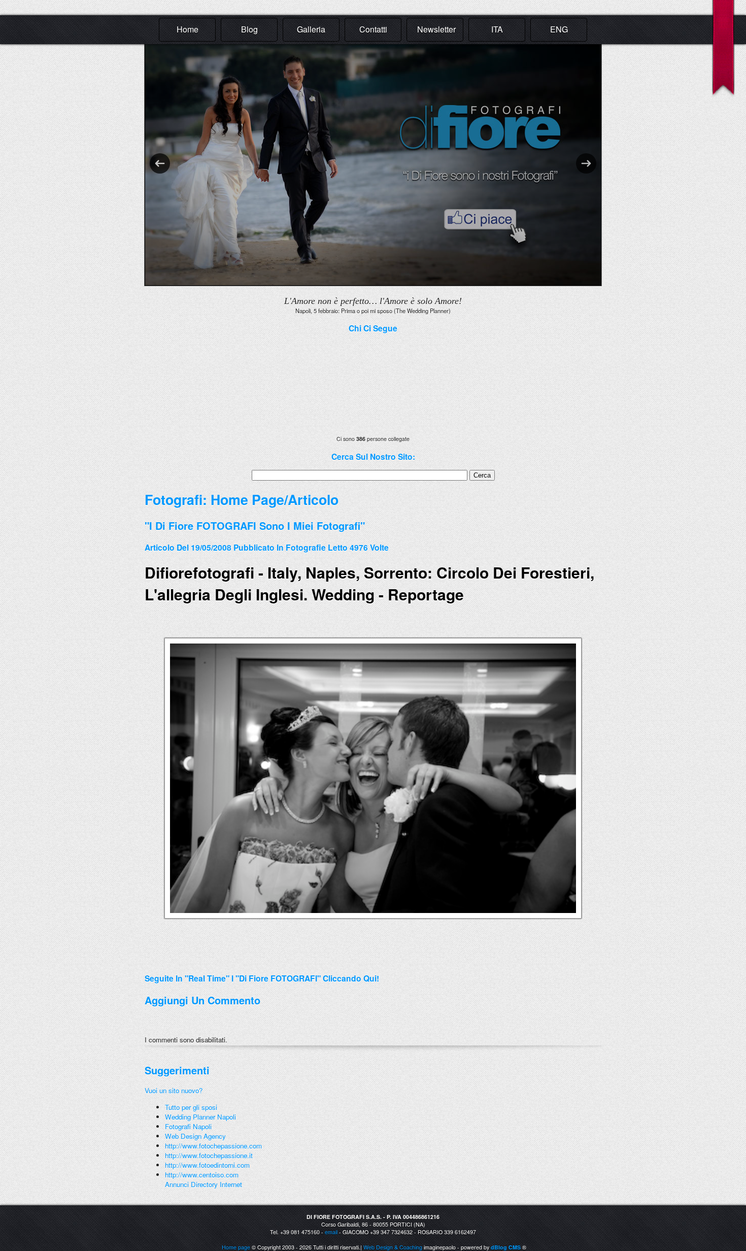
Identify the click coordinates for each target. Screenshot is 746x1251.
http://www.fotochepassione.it (209, 1155)
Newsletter (436, 29)
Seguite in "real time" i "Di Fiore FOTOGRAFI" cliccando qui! (262, 978)
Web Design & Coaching (392, 1247)
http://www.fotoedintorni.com (207, 1165)
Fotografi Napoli (188, 1126)
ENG (559, 29)
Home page (236, 1247)
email (331, 1232)
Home (187, 29)
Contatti (373, 29)
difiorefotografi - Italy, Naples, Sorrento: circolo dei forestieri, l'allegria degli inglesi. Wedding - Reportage (369, 583)
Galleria (311, 29)
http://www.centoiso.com (202, 1174)
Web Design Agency (195, 1136)
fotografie (306, 547)
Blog (249, 29)
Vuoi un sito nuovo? (173, 1090)
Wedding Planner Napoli (200, 1117)
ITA (497, 29)
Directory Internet (216, 1184)
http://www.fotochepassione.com (213, 1146)
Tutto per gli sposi (191, 1107)
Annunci (177, 1184)
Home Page (247, 499)
